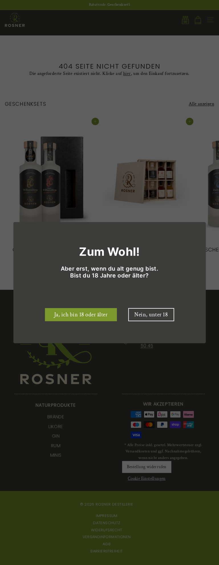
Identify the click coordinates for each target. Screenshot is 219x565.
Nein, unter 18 (151, 314)
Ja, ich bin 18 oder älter (81, 314)
